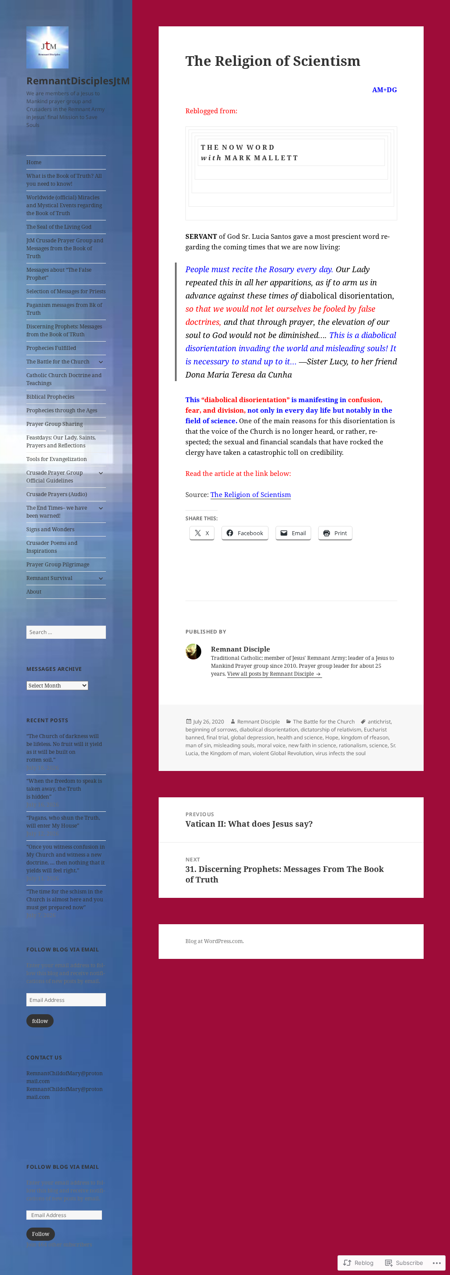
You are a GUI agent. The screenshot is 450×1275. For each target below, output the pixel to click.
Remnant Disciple (258, 721)
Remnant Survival (49, 578)
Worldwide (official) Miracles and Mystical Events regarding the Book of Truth (64, 205)
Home (33, 162)
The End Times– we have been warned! (56, 511)
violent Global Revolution (283, 753)
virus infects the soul (341, 753)
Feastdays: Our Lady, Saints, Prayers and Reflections (61, 441)
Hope (331, 737)
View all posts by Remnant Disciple (271, 673)
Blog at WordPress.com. (214, 941)
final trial (217, 737)
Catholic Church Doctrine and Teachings (64, 379)
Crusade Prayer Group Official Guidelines (54, 476)
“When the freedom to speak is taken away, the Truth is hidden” (64, 788)
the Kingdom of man (225, 753)
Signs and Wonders (50, 529)
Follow (40, 1234)
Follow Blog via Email (62, 949)
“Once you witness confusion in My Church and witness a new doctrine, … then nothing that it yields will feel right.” (65, 858)
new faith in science (312, 745)
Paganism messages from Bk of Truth (64, 309)
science (378, 745)
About (33, 591)
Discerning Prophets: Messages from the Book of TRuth (64, 330)
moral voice (271, 745)
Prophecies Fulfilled (51, 348)
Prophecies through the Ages (61, 410)
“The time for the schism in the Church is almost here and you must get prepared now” (64, 899)
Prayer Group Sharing (54, 424)
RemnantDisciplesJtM (78, 80)
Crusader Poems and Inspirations (51, 547)
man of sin (198, 745)
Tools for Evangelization (56, 459)
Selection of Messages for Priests (65, 291)
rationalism (353, 745)
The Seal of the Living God (58, 227)
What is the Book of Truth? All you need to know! (64, 179)
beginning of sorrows (211, 729)
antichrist (379, 721)
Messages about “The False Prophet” (58, 273)
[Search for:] (66, 632)
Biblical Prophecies (50, 396)
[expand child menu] (100, 362)
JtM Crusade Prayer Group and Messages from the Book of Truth (64, 248)
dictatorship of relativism (331, 729)
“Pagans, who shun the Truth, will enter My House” (63, 821)
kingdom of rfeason (364, 737)
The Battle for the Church (58, 361)
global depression (252, 737)
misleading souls (234, 745)
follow (40, 1021)
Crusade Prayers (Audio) (56, 494)
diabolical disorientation (269, 729)
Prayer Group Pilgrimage (57, 564)
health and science (300, 737)
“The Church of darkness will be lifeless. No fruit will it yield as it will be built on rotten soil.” (64, 748)
